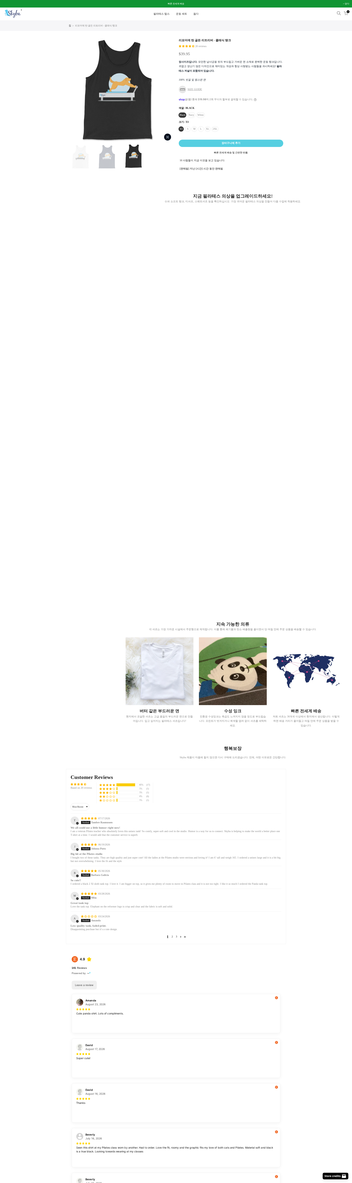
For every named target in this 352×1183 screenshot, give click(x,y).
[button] (187, 46)
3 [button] (176, 936)
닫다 (7, 3)
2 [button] (172, 936)
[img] (89, 818)
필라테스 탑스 (161, 13)
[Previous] (75, 90)
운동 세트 (181, 13)
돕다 (196, 13)
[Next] (166, 90)
